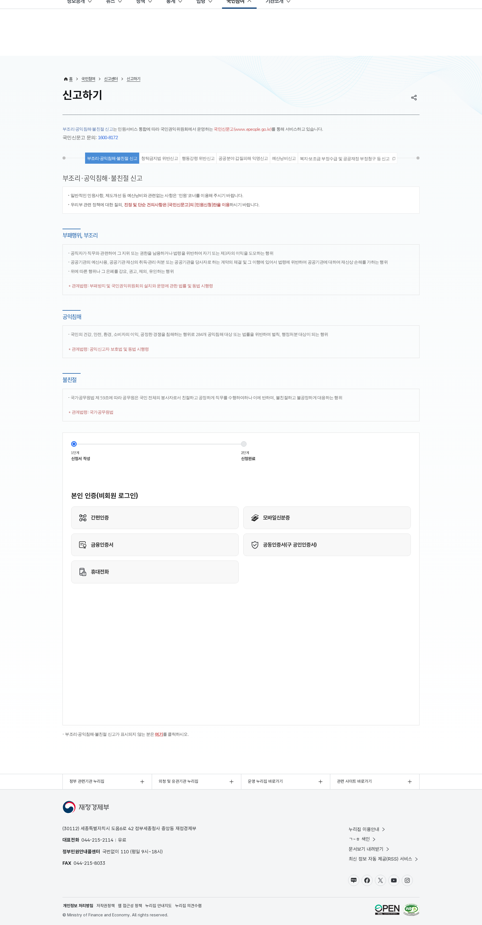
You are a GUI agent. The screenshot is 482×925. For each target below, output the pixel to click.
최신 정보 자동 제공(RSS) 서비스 (380, 859)
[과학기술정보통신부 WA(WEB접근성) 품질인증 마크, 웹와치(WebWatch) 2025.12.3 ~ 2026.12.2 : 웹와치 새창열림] (411, 911)
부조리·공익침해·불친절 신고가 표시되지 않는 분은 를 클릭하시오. (127, 734)
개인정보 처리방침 (78, 905)
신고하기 (133, 78)
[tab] (347, 158)
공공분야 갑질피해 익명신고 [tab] (243, 158)
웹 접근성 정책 (130, 905)
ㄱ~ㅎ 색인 (359, 839)
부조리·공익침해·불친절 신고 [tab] (112, 158)
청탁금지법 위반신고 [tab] (159, 158)
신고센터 (111, 78)
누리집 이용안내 (364, 829)
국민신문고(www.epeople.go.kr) (242, 129)
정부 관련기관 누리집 (86, 781)
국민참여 (88, 78)
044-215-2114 (97, 840)
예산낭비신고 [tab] (284, 158)
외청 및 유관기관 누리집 (178, 781)
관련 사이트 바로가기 (354, 781)
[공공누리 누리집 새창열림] (387, 910)
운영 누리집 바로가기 (265, 781)
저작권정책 (106, 905)
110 (124, 851)
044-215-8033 (89, 863)
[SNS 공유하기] (414, 97)
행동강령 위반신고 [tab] (198, 158)
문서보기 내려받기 (366, 849)
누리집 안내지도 (158, 905)
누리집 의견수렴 (188, 905)
